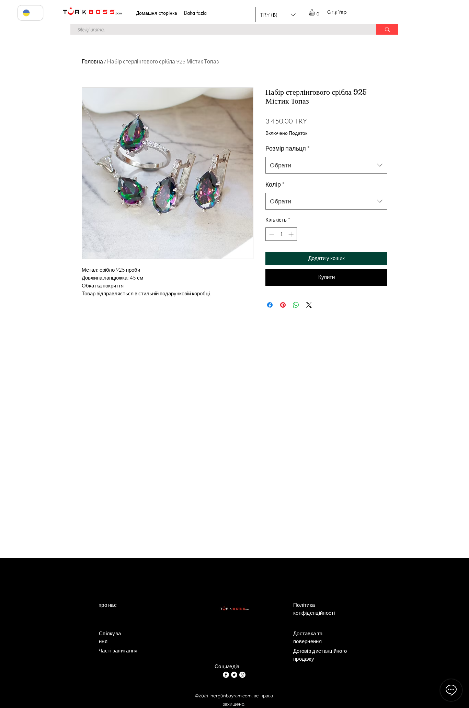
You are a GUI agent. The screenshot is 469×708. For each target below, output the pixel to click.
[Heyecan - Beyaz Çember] (234, 675)
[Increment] (291, 234)
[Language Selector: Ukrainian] (30, 12)
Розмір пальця (287, 148)
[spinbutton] (281, 234)
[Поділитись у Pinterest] (283, 305)
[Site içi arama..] (387, 29)
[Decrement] (271, 234)
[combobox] (326, 165)
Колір (275, 184)
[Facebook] (226, 675)
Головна (92, 61)
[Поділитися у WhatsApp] (296, 305)
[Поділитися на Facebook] (270, 305)
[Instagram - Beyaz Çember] (242, 675)
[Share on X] (309, 305)
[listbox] (277, 14)
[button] (277, 14)
